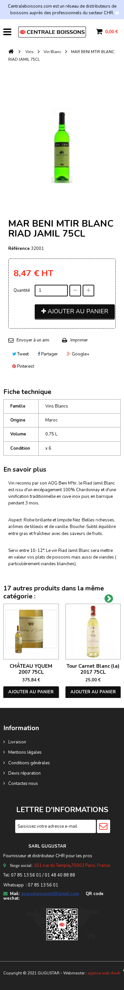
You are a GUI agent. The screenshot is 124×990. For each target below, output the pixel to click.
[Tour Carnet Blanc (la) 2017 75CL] (93, 631)
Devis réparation (24, 773)
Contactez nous (23, 784)
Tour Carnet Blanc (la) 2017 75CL (92, 669)
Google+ (80, 354)
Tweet (22, 354)
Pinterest (25, 366)
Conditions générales (29, 763)
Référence (19, 249)
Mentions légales (25, 752)
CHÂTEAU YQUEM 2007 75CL (31, 669)
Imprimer (79, 340)
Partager (49, 354)
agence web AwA (104, 973)
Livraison (17, 742)
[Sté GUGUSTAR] (52, 31)
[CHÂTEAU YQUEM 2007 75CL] (31, 631)
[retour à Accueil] (11, 52)
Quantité (22, 290)
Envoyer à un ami (33, 340)
